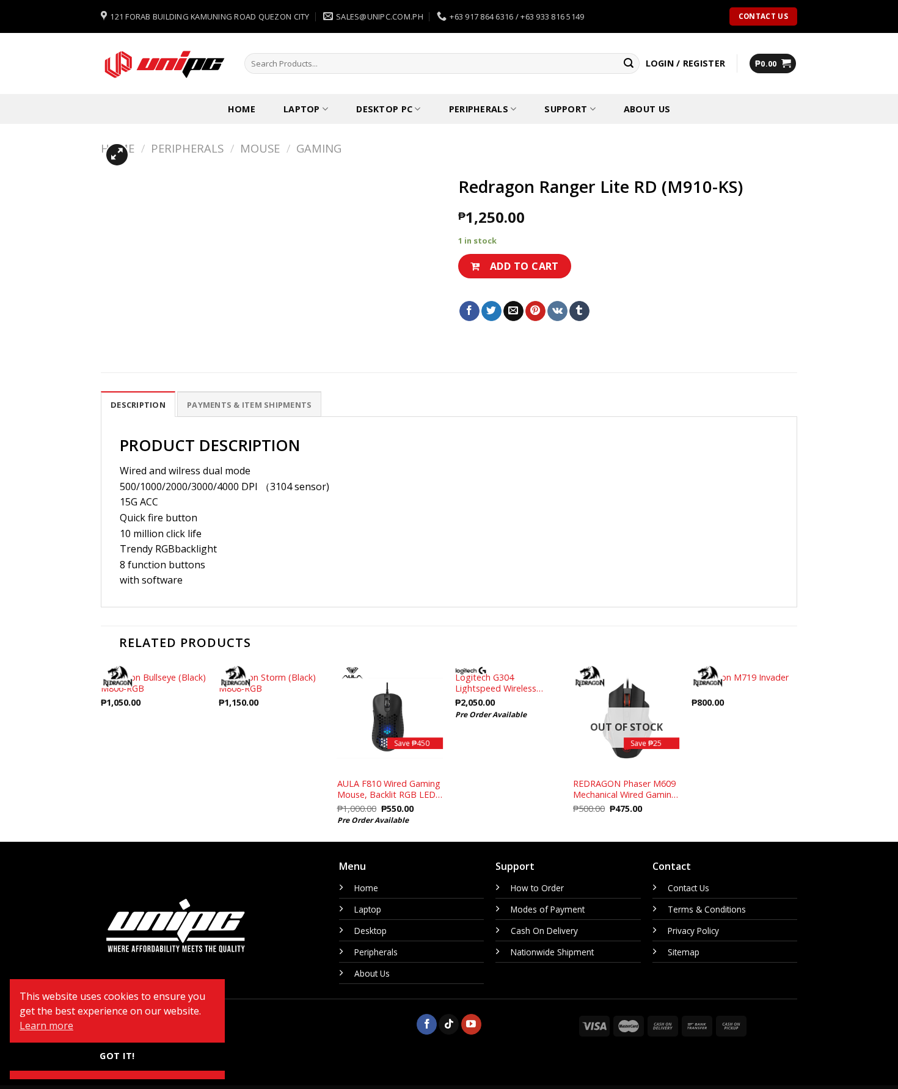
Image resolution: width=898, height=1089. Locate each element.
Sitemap (683, 952)
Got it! (117, 1056)
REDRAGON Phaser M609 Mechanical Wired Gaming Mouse (625, 789)
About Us (647, 109)
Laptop (301, 109)
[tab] (138, 404)
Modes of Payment (548, 909)
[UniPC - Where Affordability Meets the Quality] (163, 63)
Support (565, 109)
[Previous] (101, 752)
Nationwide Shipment (552, 952)
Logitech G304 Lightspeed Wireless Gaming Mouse (495, 682)
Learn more (46, 1025)
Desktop (370, 930)
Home (241, 109)
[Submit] (628, 63)
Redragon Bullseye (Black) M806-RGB (153, 682)
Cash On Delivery (544, 930)
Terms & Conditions (707, 909)
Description (138, 404)
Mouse (260, 148)
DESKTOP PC (384, 109)
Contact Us (688, 888)
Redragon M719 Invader (740, 677)
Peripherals (478, 109)
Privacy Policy (693, 930)
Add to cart (524, 266)
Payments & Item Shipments (249, 404)
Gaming (318, 148)
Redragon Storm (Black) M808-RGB (267, 682)
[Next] (796, 752)
